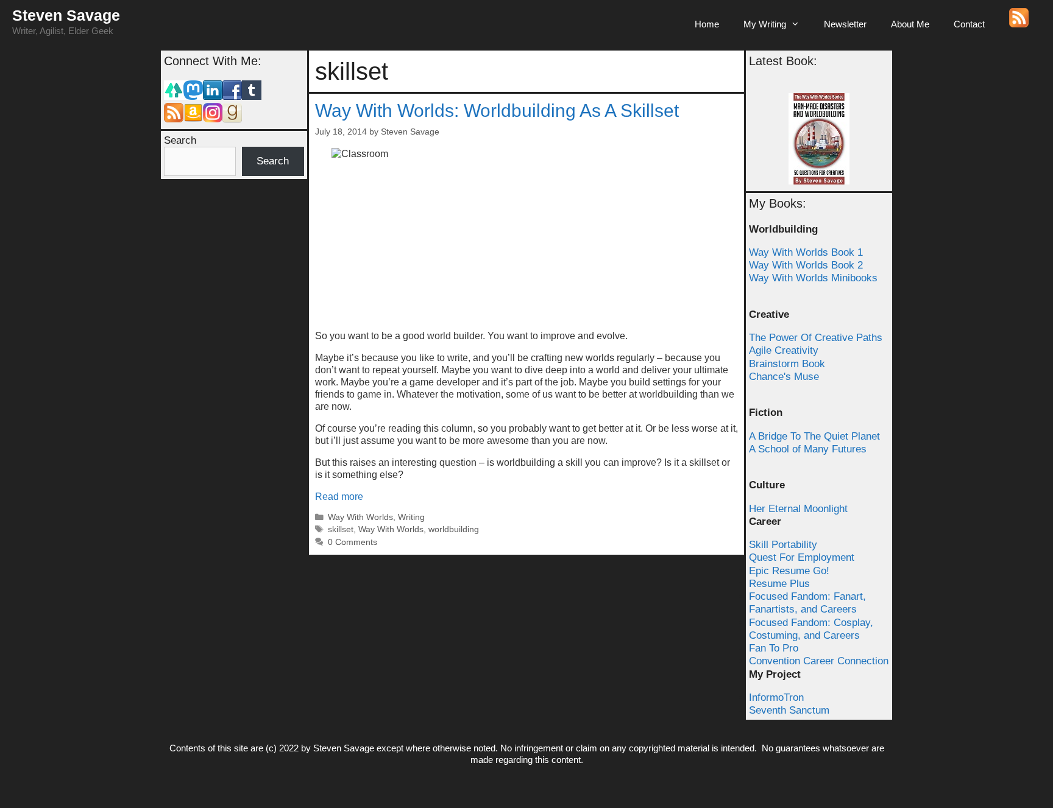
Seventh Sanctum (789, 710)
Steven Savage (66, 15)
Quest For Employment (801, 557)
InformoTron (776, 697)
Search (180, 140)
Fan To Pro (773, 648)
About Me (910, 24)
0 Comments (352, 542)
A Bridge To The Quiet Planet (814, 436)
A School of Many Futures (808, 449)
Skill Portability (783, 544)
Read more (339, 496)
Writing (411, 517)
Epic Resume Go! (789, 571)
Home (707, 24)
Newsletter (845, 24)
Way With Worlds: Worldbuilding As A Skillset (497, 110)
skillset (340, 529)
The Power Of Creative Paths (815, 337)
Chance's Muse (784, 376)
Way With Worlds (360, 517)
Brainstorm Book (787, 364)
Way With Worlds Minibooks (813, 278)
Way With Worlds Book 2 (806, 265)
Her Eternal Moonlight (798, 509)
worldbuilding (453, 529)
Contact (969, 24)
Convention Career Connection (818, 661)
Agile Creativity (783, 350)
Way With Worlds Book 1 (806, 252)
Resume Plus (779, 583)
